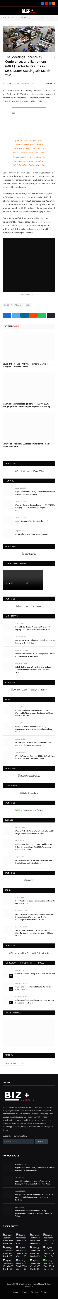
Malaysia (19, 305)
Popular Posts (27, 963)
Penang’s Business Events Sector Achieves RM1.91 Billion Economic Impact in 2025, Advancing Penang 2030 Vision (35, 847)
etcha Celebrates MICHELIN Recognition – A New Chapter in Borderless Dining (35, 655)
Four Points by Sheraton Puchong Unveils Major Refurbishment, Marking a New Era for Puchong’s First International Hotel (34, 917)
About (15, 1292)
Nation (52, 83)
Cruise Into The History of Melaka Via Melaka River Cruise (33, 988)
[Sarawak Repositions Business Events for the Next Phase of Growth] (29, 426)
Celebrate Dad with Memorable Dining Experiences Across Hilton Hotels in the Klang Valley (33, 729)
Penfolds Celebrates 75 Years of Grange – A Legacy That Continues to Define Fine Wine (32, 628)
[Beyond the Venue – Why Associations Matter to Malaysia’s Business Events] (29, 346)
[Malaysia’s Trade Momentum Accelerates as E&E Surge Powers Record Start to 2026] (8, 830)
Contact (44, 1292)
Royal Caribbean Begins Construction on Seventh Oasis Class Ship (35, 902)
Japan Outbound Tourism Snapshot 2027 (31, 521)
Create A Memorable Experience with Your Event (35, 973)
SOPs (28, 305)
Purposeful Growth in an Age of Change (31, 534)
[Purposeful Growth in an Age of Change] (8, 533)
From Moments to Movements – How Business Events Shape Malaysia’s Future (34, 862)
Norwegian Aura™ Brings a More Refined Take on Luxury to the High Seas (35, 642)
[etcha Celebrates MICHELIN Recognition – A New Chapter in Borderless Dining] (8, 653)
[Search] (49, 11)
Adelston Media (36, 1284)
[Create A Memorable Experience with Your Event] (8, 973)
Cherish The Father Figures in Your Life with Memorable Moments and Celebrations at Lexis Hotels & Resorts (34, 713)
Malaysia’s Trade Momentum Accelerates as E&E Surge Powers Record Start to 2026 (34, 832)
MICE (47, 83)
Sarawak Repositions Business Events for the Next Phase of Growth (26, 445)
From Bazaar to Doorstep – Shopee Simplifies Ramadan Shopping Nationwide (33, 744)
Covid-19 (8, 305)
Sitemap (34, 1292)
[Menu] (4, 11)
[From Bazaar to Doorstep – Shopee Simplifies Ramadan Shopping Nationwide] (8, 742)
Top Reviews (11, 963)
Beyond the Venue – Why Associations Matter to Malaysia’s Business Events (26, 365)
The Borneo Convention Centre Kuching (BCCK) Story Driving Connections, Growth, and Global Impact (34, 933)
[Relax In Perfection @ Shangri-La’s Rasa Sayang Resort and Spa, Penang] (8, 999)
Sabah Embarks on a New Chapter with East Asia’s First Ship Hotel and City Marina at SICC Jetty (33, 670)
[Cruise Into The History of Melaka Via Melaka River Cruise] (8, 986)
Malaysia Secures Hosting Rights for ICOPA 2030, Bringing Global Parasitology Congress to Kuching (26, 405)
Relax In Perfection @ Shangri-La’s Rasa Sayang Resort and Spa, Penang (34, 1002)
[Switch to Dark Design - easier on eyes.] (53, 11)
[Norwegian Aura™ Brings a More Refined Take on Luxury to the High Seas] (8, 639)
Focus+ (41, 963)
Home (18, 18)
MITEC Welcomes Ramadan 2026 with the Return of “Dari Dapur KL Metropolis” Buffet (35, 757)
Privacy (25, 1292)
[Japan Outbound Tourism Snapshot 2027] (8, 520)
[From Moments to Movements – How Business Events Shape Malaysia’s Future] (8, 859)
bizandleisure (11, 83)
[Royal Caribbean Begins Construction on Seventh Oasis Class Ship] (8, 900)
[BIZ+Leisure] (29, 10)
